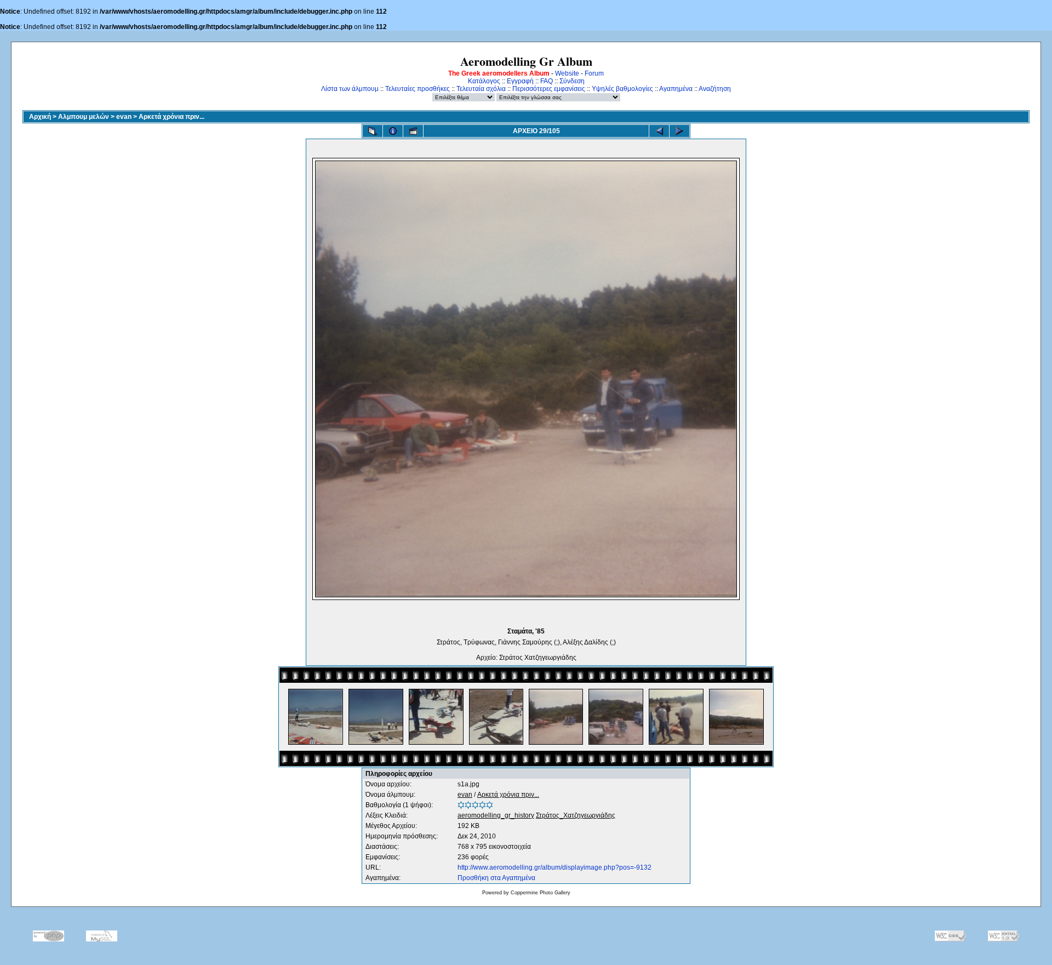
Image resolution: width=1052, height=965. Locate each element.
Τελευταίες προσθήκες (417, 89)
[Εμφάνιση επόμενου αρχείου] (679, 131)
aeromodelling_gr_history (496, 815)
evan (124, 117)
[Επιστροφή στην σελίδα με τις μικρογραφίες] (372, 131)
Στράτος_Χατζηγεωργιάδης (575, 815)
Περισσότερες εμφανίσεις (548, 89)
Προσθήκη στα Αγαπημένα (496, 878)
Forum (594, 73)
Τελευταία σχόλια (481, 89)
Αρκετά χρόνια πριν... (171, 117)
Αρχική (40, 117)
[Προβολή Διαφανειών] (413, 131)
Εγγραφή (520, 81)
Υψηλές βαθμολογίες (622, 89)
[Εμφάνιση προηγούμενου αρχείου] (659, 131)
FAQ (546, 81)
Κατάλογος (484, 81)
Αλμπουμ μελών (83, 117)
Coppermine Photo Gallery (540, 892)
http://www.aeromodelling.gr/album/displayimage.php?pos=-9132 (554, 867)
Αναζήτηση (715, 89)
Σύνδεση (572, 81)
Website (567, 73)
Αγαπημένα (676, 89)
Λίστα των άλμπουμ (350, 89)
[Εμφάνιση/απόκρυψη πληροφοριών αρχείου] (393, 131)
